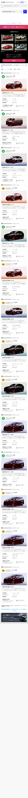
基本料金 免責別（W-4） (8, 509)
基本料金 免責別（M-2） (8, 280)
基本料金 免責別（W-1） (8, 396)
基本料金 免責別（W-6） (8, 547)
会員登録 (22, 2)
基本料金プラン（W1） (8, 243)
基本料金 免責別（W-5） (8, 587)
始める (14, 60)
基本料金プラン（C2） (8, 167)
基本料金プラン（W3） (8, 472)
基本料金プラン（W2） (8, 434)
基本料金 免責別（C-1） (8, 204)
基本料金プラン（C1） (8, 93)
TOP (2, 6)
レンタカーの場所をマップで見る (14, 23)
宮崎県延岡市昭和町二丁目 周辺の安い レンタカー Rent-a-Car (14, 6)
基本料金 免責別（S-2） (8, 357)
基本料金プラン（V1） (8, 130)
